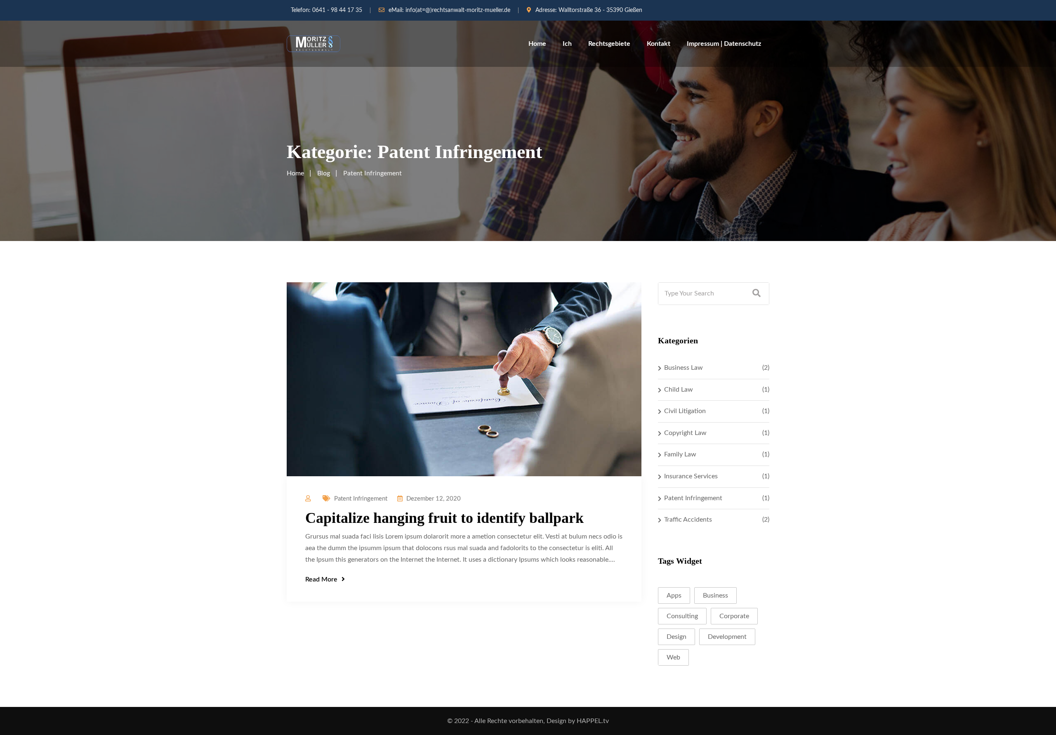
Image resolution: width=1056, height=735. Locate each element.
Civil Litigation (685, 411)
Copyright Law (685, 433)
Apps (674, 595)
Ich (567, 43)
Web (673, 657)
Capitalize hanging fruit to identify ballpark (444, 518)
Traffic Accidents (688, 519)
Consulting (682, 616)
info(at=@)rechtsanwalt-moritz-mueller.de (457, 10)
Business (715, 595)
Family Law (680, 454)
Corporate (734, 616)
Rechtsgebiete (609, 43)
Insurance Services (691, 476)
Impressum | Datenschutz (724, 43)
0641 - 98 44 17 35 (337, 10)
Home (537, 43)
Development (727, 636)
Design (676, 636)
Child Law (678, 389)
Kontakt (658, 43)
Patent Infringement (360, 499)
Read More (321, 579)
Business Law (683, 367)
